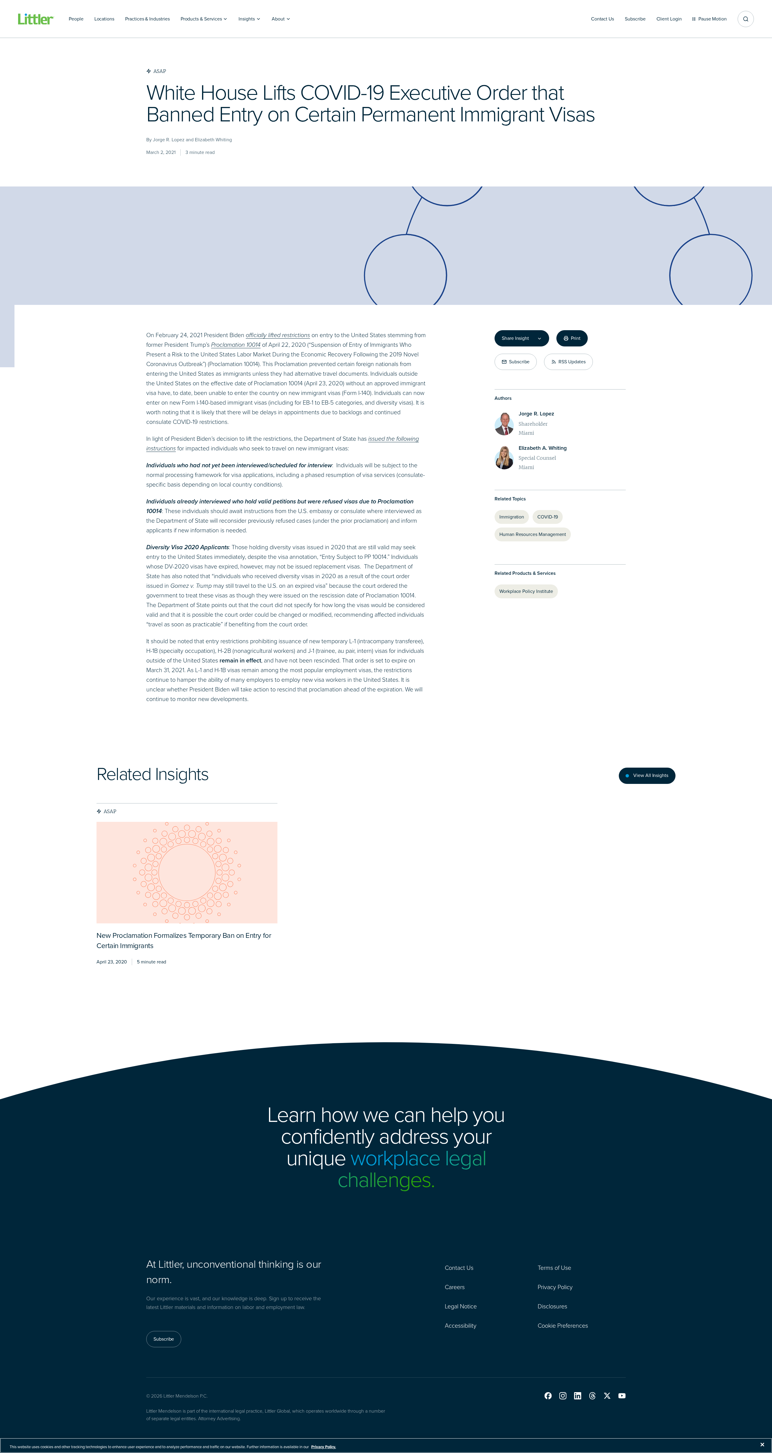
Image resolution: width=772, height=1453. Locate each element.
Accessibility (460, 1325)
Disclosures (552, 1306)
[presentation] (186, 872)
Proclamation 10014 (236, 344)
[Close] (762, 1444)
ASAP (110, 811)
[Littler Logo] (36, 19)
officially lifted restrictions (278, 335)
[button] (548, 1395)
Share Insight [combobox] (515, 338)
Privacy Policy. (323, 1447)
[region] (386, 1445)
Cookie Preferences (563, 1325)
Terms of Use (554, 1268)
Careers (455, 1287)
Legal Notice (461, 1306)
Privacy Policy (555, 1287)
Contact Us (459, 1268)
